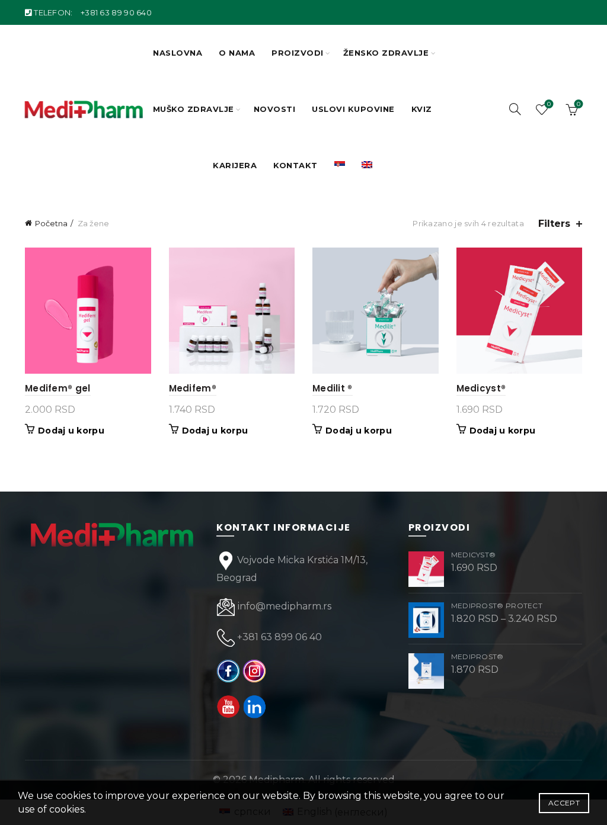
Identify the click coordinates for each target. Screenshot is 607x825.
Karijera (235, 165)
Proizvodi (297, 52)
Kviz (421, 109)
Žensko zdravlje (386, 52)
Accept (564, 802)
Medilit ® (332, 388)
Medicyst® (481, 388)
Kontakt (295, 165)
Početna (51, 223)
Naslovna (177, 52)
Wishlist (549, 104)
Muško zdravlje (193, 109)
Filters (554, 223)
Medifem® (192, 388)
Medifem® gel (58, 388)
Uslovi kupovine (353, 109)
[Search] (515, 109)
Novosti (275, 109)
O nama (237, 52)
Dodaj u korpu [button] (71, 430)
